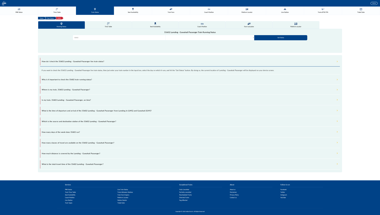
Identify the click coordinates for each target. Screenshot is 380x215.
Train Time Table (70, 192)
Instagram (283, 195)
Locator (295, 27)
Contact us (233, 197)
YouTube (283, 197)
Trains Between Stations (125, 192)
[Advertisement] (190, 46)
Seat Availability (70, 195)
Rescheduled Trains (185, 195)
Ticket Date (121, 203)
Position (202, 27)
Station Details (122, 200)
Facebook (283, 189)
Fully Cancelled (184, 189)
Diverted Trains (184, 197)
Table (108, 27)
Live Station (68, 200)
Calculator (249, 27)
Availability (155, 27)
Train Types (68, 203)
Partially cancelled (185, 192)
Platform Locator (122, 197)
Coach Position (69, 197)
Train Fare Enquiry (123, 195)
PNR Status (68, 189)
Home (374, 3)
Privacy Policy (234, 195)
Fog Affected (183, 200)
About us (232, 189)
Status (61, 27)
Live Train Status (122, 189)
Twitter (282, 192)
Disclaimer (233, 192)
